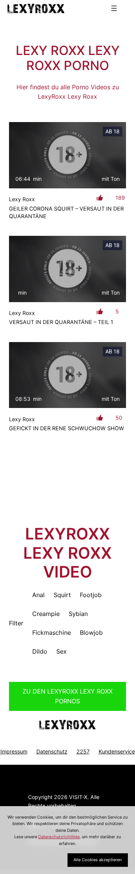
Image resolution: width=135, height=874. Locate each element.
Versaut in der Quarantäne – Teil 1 (61, 322)
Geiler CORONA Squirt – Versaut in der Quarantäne (66, 212)
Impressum (13, 751)
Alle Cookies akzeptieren (98, 859)
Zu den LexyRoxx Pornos (67, 696)
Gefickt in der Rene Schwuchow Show (66, 428)
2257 (83, 751)
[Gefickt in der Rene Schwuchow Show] (67, 375)
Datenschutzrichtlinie (59, 836)
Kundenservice (117, 751)
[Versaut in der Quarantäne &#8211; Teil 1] (67, 269)
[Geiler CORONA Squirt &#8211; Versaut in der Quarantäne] (67, 155)
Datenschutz (52, 751)
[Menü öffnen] (114, 8)
